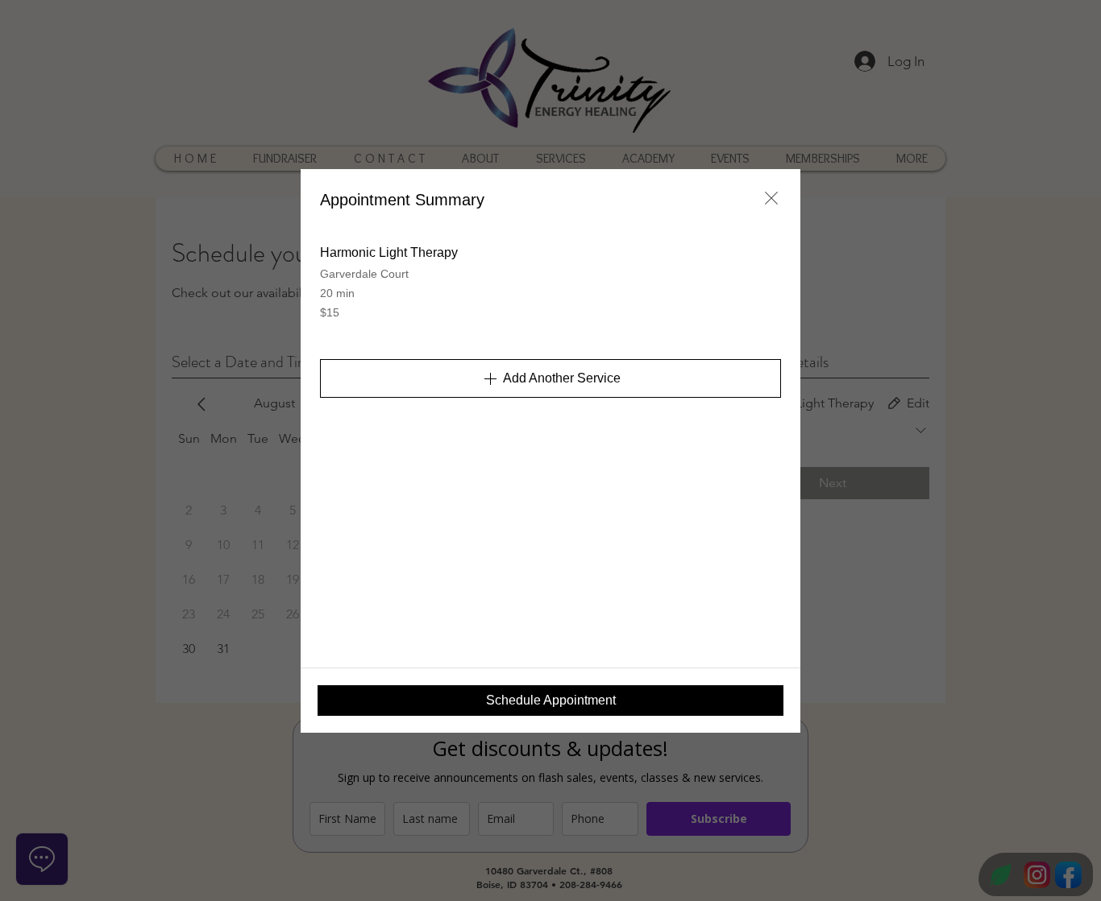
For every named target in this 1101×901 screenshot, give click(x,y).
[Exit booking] (771, 198)
